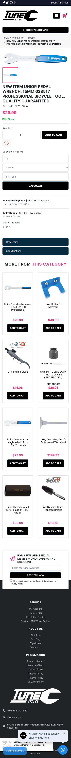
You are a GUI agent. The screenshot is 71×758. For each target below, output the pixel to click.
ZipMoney (35, 643)
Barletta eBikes (35, 665)
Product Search (35, 661)
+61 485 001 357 (17, 710)
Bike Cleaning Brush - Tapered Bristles (53, 508)
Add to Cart (54, 134)
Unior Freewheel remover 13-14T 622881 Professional (17, 307)
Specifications (13, 250)
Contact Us (36, 647)
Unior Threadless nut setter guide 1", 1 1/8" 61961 (17, 510)
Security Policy (36, 681)
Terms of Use (35, 669)
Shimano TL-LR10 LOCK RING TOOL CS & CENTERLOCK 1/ (53, 374)
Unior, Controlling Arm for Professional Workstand (53, 441)
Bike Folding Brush (18, 371)
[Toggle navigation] (56, 16)
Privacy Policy (17, 584)
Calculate (36, 185)
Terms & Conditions (44, 581)
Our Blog (35, 639)
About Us (35, 635)
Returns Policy (35, 677)
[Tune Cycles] (20, 15)
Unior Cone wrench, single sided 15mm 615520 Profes (17, 442)
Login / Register (60, 2)
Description (12, 242)
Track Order (35, 612)
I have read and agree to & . (33, 582)
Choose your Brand (35, 30)
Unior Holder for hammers (53, 305)
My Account (35, 608)
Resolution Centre (35, 617)
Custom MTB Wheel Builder (35, 621)
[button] (6, 143)
